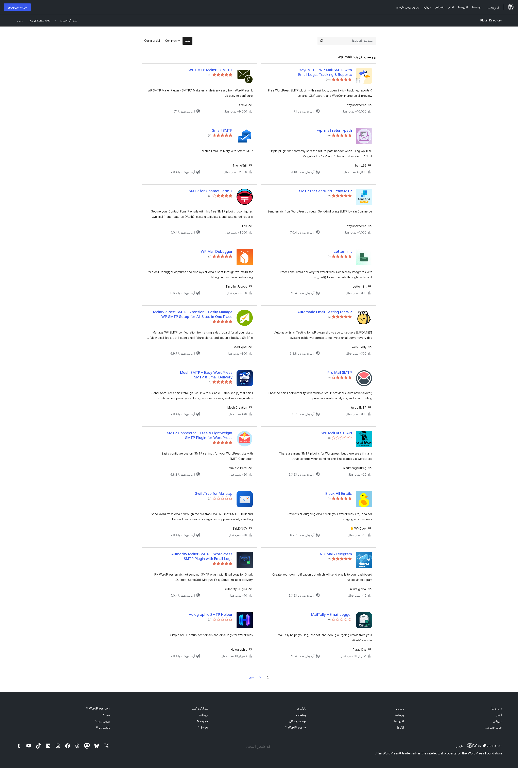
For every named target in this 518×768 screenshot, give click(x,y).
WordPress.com (98, 708)
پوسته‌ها (399, 714)
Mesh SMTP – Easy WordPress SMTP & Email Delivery (206, 374)
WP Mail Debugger (216, 251)
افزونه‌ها (399, 721)
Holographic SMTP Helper (210, 614)
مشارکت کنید (200, 708)
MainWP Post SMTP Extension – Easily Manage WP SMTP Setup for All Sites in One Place (192, 314)
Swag (202, 727)
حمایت (202, 721)
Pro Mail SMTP (339, 372)
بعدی (252, 677)
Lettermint (343, 251)
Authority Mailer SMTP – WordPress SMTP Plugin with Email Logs (201, 556)
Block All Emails (338, 493)
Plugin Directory (491, 20)
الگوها (400, 727)
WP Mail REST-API (336, 433)
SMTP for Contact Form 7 (210, 191)
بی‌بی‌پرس (102, 721)
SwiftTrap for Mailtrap (213, 493)
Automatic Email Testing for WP (324, 312)
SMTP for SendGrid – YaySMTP (325, 191)
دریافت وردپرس (17, 7)
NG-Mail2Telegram (336, 554)
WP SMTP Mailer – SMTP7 (210, 70)
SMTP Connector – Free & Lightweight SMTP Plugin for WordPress (199, 435)
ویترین (400, 708)
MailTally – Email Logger (331, 614)
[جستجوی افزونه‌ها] (321, 41)
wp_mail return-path (334, 130)
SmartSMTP (222, 130)
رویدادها (203, 714)
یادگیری (301, 708)
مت (106, 714)
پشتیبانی (301, 714)
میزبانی (497, 721)
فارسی (459, 746)
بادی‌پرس (103, 727)
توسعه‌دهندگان (297, 721)
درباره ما (496, 708)
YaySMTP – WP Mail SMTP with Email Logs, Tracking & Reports (325, 72)
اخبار (499, 714)
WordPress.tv (295, 727)
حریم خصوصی (493, 727)
